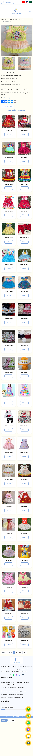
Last (25, 652)
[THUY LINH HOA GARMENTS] (16, 11)
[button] (23, 2)
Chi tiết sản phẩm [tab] (7, 106)
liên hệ (9, 134)
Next (20, 652)
